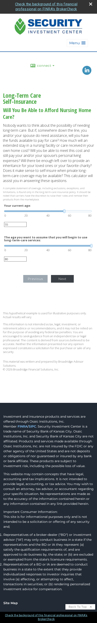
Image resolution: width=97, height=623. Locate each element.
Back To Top (78, 606)
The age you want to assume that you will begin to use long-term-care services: (45, 239)
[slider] (48, 211)
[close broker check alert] (90, 4)
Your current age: (17, 205)
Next (62, 279)
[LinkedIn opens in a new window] (86, 73)
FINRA (23, 426)
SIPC (32, 426)
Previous (35, 279)
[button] (77, 43)
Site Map (10, 603)
